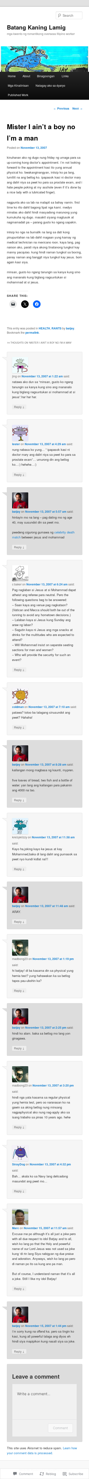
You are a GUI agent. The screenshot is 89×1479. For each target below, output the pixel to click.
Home (12, 76)
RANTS (56, 328)
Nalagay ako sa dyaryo (50, 85)
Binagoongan (46, 76)
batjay (70, 328)
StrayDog (18, 1164)
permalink (32, 332)
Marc (15, 1228)
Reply (19, 407)
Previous (61, 108)
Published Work (18, 95)
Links (65, 76)
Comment (60, 1428)
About (26, 76)
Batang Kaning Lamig (36, 27)
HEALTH (44, 328)
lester (16, 444)
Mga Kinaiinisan (18, 85)
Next (77, 108)
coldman (18, 707)
